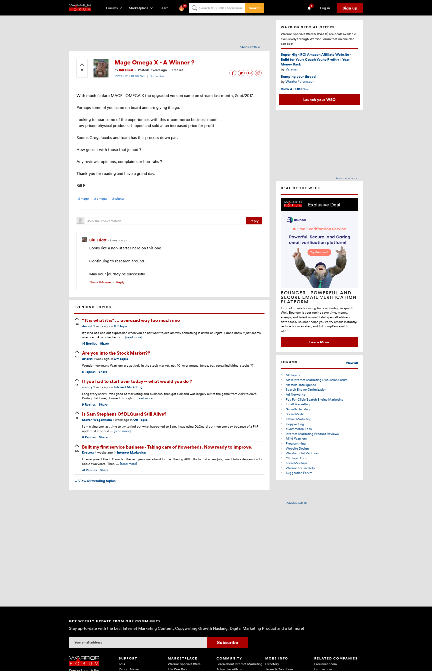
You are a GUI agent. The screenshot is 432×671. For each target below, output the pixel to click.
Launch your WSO (319, 99)
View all (352, 362)
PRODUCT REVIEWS (130, 76)
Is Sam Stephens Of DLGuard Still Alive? (124, 414)
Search (254, 7)
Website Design (297, 448)
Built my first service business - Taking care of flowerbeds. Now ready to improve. (167, 447)
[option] (319, 272)
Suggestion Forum (299, 472)
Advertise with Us (250, 46)
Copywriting (295, 424)
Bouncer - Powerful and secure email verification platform (319, 297)
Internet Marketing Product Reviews (312, 433)
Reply (254, 220)
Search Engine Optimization (306, 389)
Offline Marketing (299, 419)
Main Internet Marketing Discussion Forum (317, 379)
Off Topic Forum (297, 458)
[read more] (133, 337)
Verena (291, 69)
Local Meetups (296, 463)
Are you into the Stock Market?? (116, 353)
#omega (100, 198)
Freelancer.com (325, 664)
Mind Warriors (296, 438)
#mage (83, 198)
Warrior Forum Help (300, 468)
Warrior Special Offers (184, 664)
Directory (272, 664)
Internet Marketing (128, 387)
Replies (89, 343)
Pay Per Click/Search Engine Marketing (315, 399)
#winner (118, 198)
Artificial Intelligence (301, 384)
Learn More (319, 342)
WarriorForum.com (301, 81)
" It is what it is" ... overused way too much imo (131, 320)
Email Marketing (298, 404)
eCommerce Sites (299, 428)
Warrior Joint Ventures (302, 453)
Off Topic (121, 326)
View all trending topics (95, 480)
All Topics (293, 375)
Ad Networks (295, 394)
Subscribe (157, 76)
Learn (166, 7)
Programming (296, 443)
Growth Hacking (298, 409)
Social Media (295, 414)
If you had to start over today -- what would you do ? (137, 381)
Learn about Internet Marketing (239, 664)
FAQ (122, 664)
